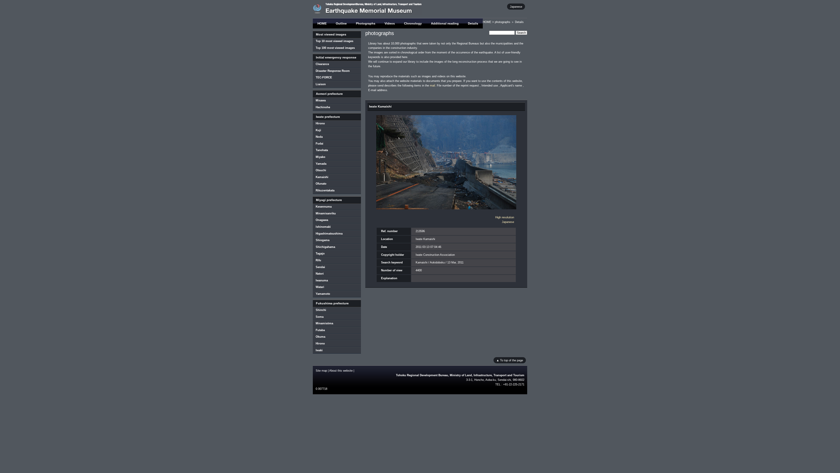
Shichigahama (325, 247)
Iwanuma (322, 280)
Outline (341, 23)
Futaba (320, 330)
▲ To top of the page (509, 360)
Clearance (322, 64)
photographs (502, 22)
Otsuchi (321, 170)
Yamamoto (323, 293)
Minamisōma (324, 323)
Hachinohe (323, 107)
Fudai (319, 143)
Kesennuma (324, 206)
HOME (322, 23)
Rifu (318, 260)
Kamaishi (322, 177)
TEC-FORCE (324, 77)
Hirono (320, 123)
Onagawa (322, 220)
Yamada (321, 163)
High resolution (504, 217)
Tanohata (322, 150)
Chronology (413, 23)
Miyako (320, 157)
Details (473, 23)
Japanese (516, 6)
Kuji (318, 130)
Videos (390, 23)
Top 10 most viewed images (334, 41)
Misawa (321, 100)
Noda (319, 136)
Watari (320, 287)
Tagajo (320, 253)
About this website (341, 370)
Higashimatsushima (329, 233)
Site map (321, 370)
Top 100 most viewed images (335, 47)
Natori (320, 273)
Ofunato (321, 183)
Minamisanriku (326, 213)
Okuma (320, 336)
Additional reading (445, 23)
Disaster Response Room (333, 70)
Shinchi (321, 310)
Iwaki (319, 350)
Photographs (365, 23)
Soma (320, 316)
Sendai (320, 267)
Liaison (321, 84)
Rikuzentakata (325, 190)
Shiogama (322, 240)
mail (432, 85)
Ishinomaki (323, 226)
